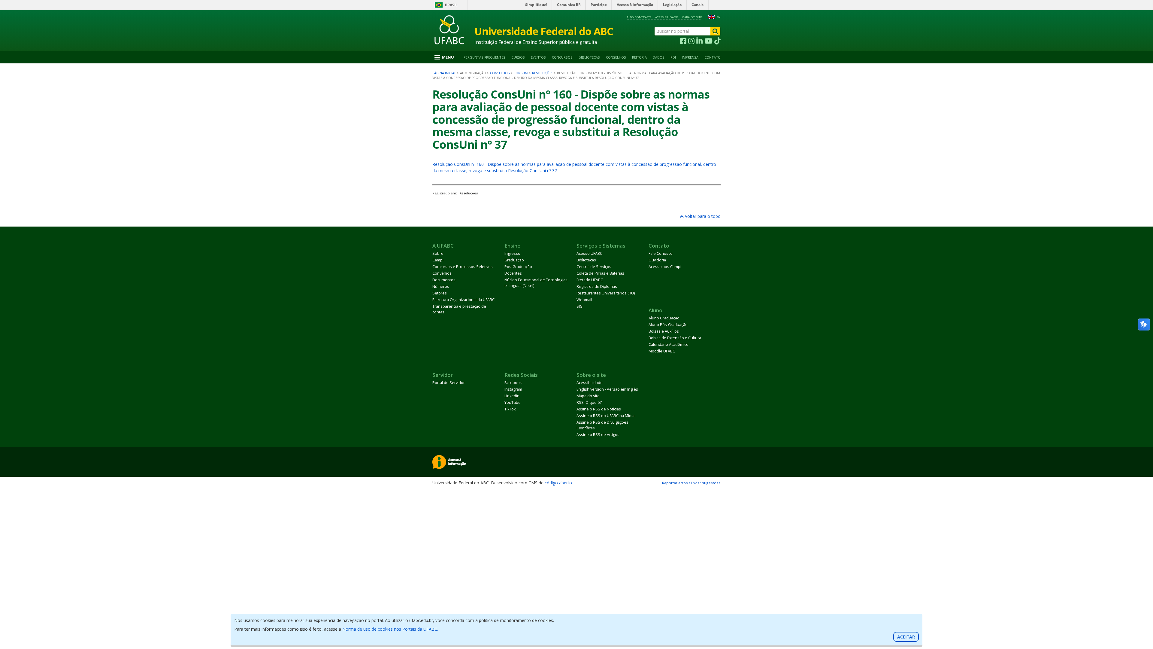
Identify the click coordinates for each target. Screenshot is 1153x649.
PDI (673, 57)
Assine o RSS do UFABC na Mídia (605, 415)
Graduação (514, 260)
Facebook (513, 382)
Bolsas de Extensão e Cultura (675, 337)
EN (718, 17)
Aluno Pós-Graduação (668, 324)
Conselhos (616, 57)
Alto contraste (639, 17)
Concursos (562, 57)
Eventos (538, 57)
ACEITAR (906, 637)
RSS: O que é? (589, 402)
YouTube (512, 402)
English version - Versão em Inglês (607, 389)
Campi (437, 260)
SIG (579, 306)
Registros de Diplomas (596, 286)
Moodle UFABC (662, 351)
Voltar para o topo (702, 216)
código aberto (558, 483)
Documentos (443, 279)
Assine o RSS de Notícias (598, 409)
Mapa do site (692, 17)
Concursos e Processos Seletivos (462, 266)
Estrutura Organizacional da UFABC (463, 299)
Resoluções (542, 73)
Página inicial (444, 73)
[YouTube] (708, 41)
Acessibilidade (666, 17)
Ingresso (512, 253)
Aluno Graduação (664, 318)
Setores (439, 293)
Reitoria (639, 57)
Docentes (513, 273)
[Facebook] (683, 41)
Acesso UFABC (589, 253)
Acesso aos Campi (665, 266)
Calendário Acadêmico (668, 344)
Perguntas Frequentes (484, 57)
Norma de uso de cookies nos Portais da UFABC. (390, 629)
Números (440, 286)
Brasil (451, 5)
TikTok (510, 409)
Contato (712, 57)
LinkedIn (511, 395)
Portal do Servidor (448, 382)
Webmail (584, 299)
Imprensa (690, 57)
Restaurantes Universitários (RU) (605, 293)
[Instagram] (691, 41)
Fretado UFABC (589, 279)
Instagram (513, 389)
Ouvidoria (657, 260)
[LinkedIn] (699, 41)
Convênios (442, 273)
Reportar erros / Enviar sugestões (691, 482)
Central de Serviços (593, 266)
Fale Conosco (661, 253)
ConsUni (520, 73)
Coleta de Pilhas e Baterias (600, 273)
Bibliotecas (589, 57)
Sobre (437, 253)
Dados (658, 57)
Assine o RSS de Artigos (597, 434)
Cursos (518, 57)
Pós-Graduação (518, 266)
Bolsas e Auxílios (664, 331)
